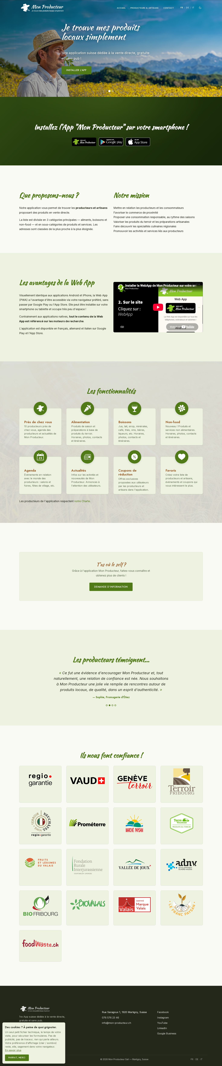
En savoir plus (13, 1050)
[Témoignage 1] (107, 705)
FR (181, 7)
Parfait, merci (16, 1057)
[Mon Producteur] (55, 1008)
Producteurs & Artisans (144, 8)
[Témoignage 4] (115, 705)
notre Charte (82, 501)
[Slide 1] (109, 91)
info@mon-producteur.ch (116, 1022)
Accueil (121, 8)
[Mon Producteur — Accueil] (42, 7)
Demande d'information (111, 587)
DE (187, 7)
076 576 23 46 (110, 1017)
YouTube (162, 1022)
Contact (168, 8)
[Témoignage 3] (112, 705)
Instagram (163, 1017)
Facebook (163, 1012)
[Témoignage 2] (109, 705)
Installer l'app (76, 70)
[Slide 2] (113, 91)
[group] (111, 48)
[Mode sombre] (200, 7)
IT (193, 7)
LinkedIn (162, 1028)
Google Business (166, 1033)
